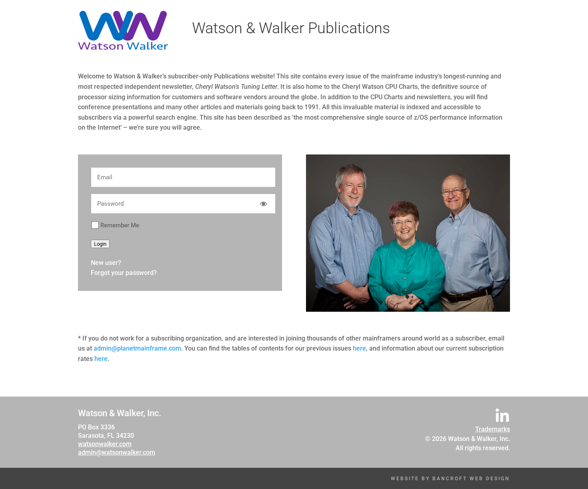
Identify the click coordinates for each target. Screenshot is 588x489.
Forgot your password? (124, 273)
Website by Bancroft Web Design (450, 478)
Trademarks (492, 429)
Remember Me (119, 225)
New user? (106, 263)
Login (100, 244)
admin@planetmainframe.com (137, 348)
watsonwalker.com (105, 444)
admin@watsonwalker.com (116, 452)
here (359, 348)
